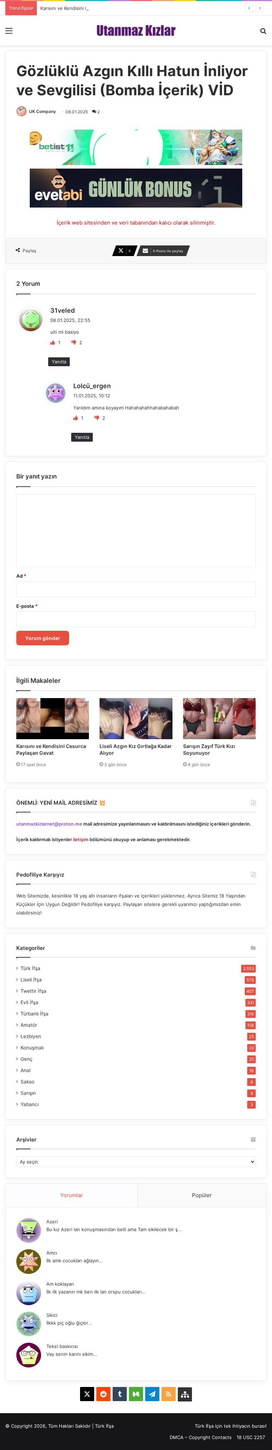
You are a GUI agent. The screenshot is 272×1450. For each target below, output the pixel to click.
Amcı (51, 1253)
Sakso (27, 1081)
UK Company (42, 111)
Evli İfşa (29, 1002)
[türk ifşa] (136, 30)
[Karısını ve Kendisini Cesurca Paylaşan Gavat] (52, 718)
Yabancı (30, 1104)
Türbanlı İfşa (35, 1013)
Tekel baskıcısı (62, 1346)
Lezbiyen (31, 1036)
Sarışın (28, 1093)
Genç (27, 1059)
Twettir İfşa (33, 991)
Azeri (52, 1221)
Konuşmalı (32, 1047)
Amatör (29, 1025)
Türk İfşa (30, 968)
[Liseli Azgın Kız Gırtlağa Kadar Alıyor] (136, 718)
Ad (21, 576)
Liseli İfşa (31, 979)
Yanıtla (59, 361)
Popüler (202, 1195)
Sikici (51, 1315)
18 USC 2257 (251, 1437)
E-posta (27, 606)
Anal (25, 1070)
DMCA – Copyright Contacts (201, 1437)
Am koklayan (60, 1284)
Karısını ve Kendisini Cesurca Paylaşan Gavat (89, 8)
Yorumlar (71, 1195)
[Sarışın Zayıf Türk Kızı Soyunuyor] (219, 718)
